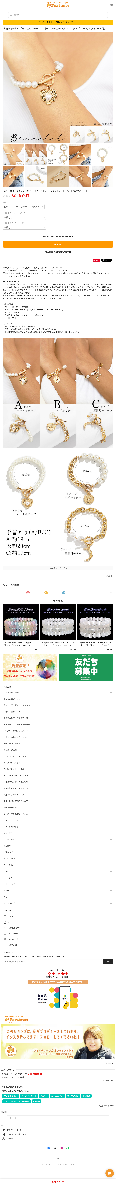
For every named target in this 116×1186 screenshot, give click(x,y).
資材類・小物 (9, 859)
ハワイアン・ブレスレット (15, 756)
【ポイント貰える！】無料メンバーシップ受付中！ (58, 22)
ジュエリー (8, 846)
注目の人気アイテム (12, 699)
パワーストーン (10, 839)
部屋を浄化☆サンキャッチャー (17, 788)
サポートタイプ (10, 884)
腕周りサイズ (9, 903)
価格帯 (6, 891)
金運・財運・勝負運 (12, 744)
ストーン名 (8, 865)
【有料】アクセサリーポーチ (14, 213)
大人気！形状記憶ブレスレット (17, 705)
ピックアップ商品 (11, 692)
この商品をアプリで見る (57, 568)
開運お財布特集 (10, 808)
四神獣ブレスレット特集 (14, 769)
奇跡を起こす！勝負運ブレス (16, 718)
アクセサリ (8, 833)
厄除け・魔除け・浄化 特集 (15, 737)
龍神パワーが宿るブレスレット (17, 731)
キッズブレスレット (12, 763)
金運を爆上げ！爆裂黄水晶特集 (17, 724)
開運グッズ (8, 852)
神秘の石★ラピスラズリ (14, 712)
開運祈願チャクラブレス (14, 795)
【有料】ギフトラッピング (13, 223)
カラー (6, 897)
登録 (108, 962)
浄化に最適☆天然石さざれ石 (16, 801)
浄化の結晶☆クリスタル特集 (16, 782)
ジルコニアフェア (11, 820)
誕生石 (6, 871)
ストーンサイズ (10, 878)
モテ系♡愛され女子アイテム (16, 814)
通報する (109, 576)
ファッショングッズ (12, 827)
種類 (4, 203)
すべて (11, 592)
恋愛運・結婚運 (10, 750)
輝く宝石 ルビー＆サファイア (16, 776)
